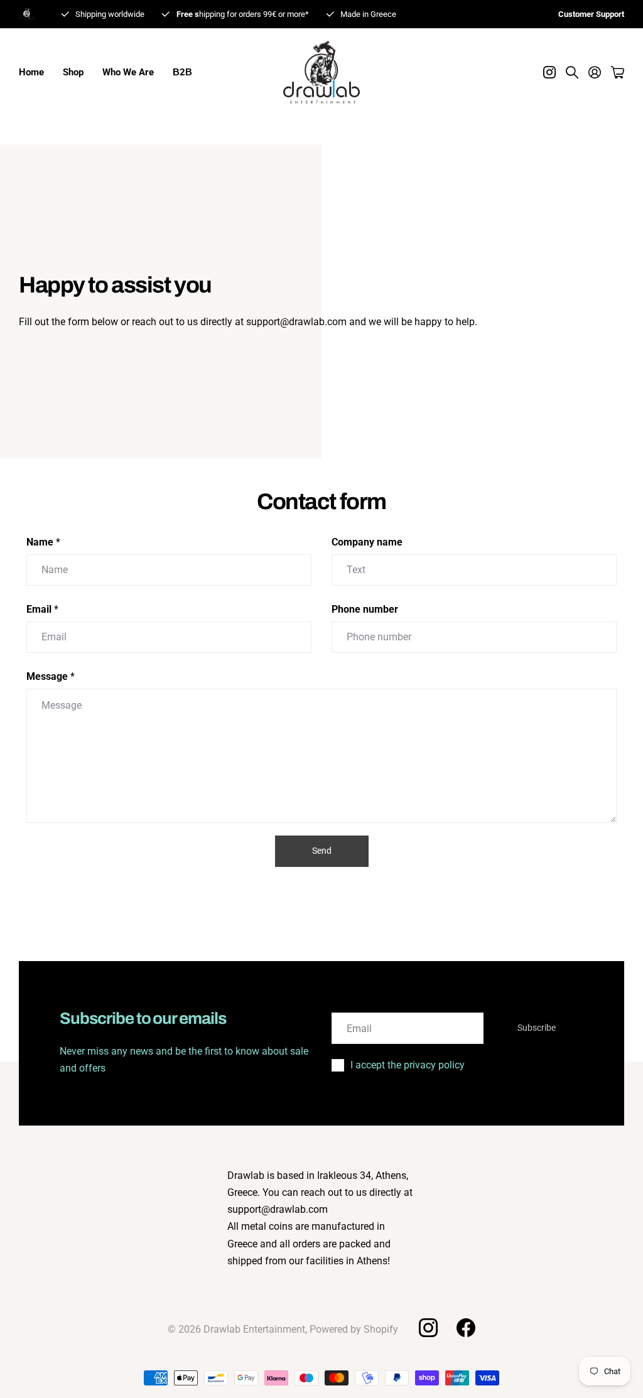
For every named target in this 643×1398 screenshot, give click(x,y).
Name (43, 542)
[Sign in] (594, 72)
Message (50, 676)
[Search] (572, 72)
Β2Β (182, 72)
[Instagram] (427, 1327)
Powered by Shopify (354, 1329)
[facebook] (466, 1327)
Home (31, 72)
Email (42, 609)
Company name (367, 542)
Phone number (365, 609)
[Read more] (549, 72)
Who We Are (128, 72)
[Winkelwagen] (617, 72)
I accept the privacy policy (407, 1065)
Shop (73, 72)
